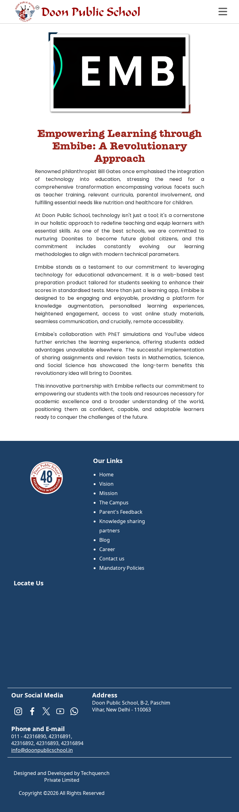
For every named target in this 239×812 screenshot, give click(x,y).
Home (106, 474)
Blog (104, 539)
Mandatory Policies (121, 567)
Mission (108, 493)
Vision (106, 483)
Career (107, 549)
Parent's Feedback (121, 511)
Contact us (111, 558)
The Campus (114, 502)
